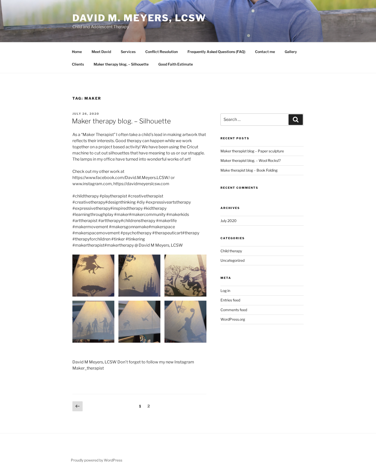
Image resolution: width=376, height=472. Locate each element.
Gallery (291, 51)
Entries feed (230, 300)
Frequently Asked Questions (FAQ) (216, 51)
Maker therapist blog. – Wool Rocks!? (250, 160)
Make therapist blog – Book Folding (249, 170)
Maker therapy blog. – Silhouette (121, 64)
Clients (78, 64)
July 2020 (228, 220)
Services (128, 51)
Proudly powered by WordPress (96, 460)
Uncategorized (232, 260)
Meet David (101, 51)
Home (77, 51)
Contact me (265, 51)
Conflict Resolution (161, 51)
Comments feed (233, 310)
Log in (225, 290)
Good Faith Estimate (175, 64)
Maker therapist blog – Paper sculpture (252, 151)
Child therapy (231, 251)
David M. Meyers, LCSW (139, 18)
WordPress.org (232, 319)
